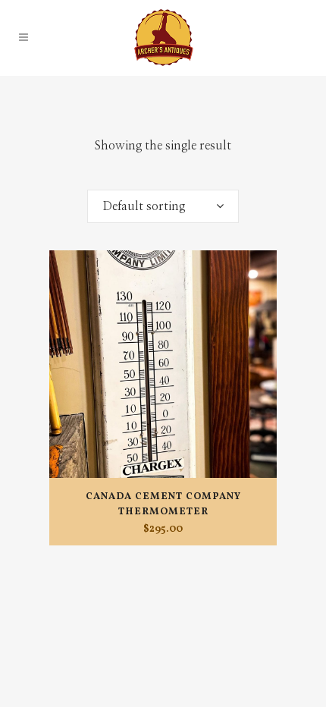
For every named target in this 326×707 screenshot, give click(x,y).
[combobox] (163, 206)
